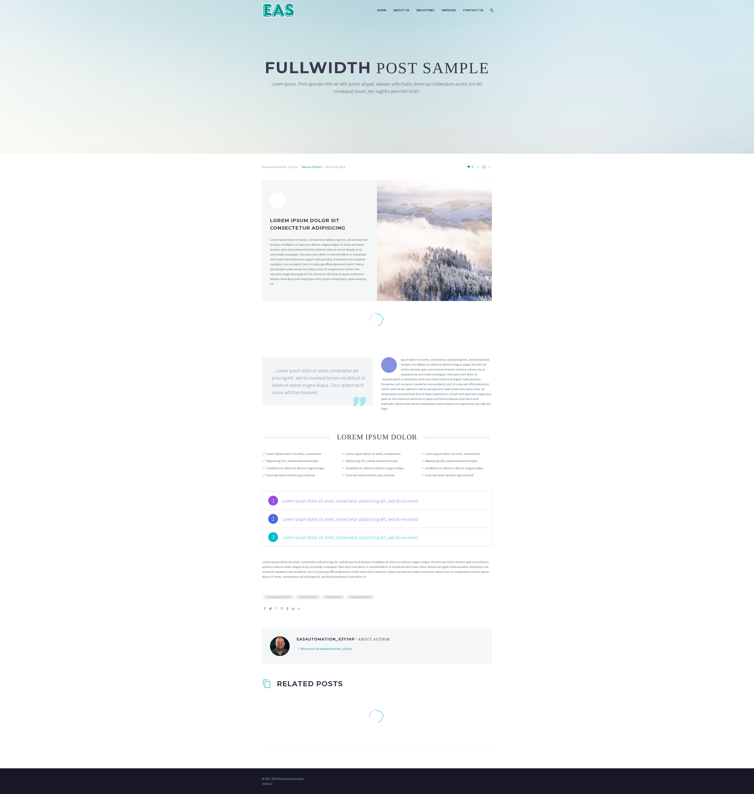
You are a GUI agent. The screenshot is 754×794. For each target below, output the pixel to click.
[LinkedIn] (293, 608)
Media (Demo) (333, 597)
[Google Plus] (276, 608)
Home (381, 10)
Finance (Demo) (308, 597)
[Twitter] (270, 608)
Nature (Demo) (312, 167)
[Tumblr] (287, 608)
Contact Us (473, 10)
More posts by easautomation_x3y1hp (326, 649)
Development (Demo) (278, 597)
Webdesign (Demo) (361, 597)
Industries (425, 10)
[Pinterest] (281, 608)
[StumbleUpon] (298, 608)
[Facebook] (264, 608)
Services (449, 10)
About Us (401, 10)
